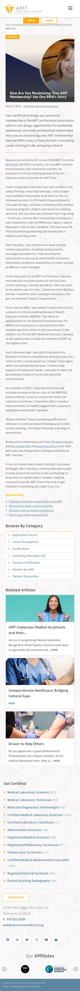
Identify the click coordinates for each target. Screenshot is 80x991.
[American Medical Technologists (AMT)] (23, 9)
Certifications (20, 549)
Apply (31, 20)
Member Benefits (23, 569)
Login (49, 20)
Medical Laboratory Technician (32, 800)
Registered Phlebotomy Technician (36, 845)
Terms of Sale (35, 986)
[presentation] (4, 969)
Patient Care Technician (28, 852)
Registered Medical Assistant (32, 837)
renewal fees (23, 446)
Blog (15, 24)
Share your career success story (28, 515)
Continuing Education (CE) (29, 556)
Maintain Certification (26, 563)
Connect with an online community (31, 510)
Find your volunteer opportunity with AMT (35, 501)
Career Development (25, 542)
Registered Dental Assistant (31, 873)
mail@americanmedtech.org (23, 925)
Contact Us (16, 897)
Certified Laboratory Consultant (34, 822)
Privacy (6, 986)
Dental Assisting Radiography (32, 881)
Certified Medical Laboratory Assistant (39, 815)
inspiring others (47, 446)
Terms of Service (19, 986)
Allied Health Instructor (27, 830)
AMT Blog (28, 106)
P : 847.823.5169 (14, 919)
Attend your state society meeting (31, 506)
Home (8, 24)
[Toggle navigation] (70, 8)
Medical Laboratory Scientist (31, 792)
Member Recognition (46, 106)
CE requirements (62, 442)
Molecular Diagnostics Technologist (36, 807)
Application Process (24, 535)
